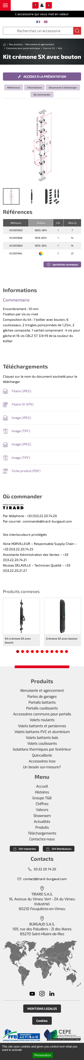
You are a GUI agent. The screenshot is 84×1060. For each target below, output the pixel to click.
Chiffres (42, 804)
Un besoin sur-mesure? (42, 767)
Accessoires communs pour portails (42, 714)
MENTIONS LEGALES (42, 1008)
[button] (5, 5)
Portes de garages (42, 696)
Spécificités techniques (65, 264)
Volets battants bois (42, 737)
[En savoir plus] (21, 1035)
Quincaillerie (42, 755)
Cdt (58, 222)
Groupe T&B (42, 798)
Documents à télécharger (63, 87)
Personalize (42, 1055)
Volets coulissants (42, 743)
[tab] (11, 196)
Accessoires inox (42, 761)
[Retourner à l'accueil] (42, 5)
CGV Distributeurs (61, 848)
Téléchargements (42, 833)
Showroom (42, 815)
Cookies (42, 1020)
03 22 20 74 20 (45, 869)
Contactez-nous (42, 839)
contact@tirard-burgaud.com (45, 879)
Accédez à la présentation (44, 76)
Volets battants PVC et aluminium (42, 732)
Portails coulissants (42, 708)
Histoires (42, 792)
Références (13, 87)
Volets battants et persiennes (42, 726)
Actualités (42, 821)
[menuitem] (38, 21)
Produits (42, 827)
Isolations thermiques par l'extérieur (42, 749)
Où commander (42, 94)
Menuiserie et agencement (42, 690)
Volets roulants (42, 720)
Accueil (42, 786)
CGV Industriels (27, 848)
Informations (34, 87)
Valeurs (42, 809)
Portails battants (42, 702)
